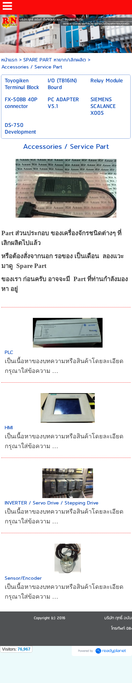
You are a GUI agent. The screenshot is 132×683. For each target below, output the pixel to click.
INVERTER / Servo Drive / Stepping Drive (51, 503)
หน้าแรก (9, 59)
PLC (9, 352)
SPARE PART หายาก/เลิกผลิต (54, 59)
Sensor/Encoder (23, 578)
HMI (9, 427)
